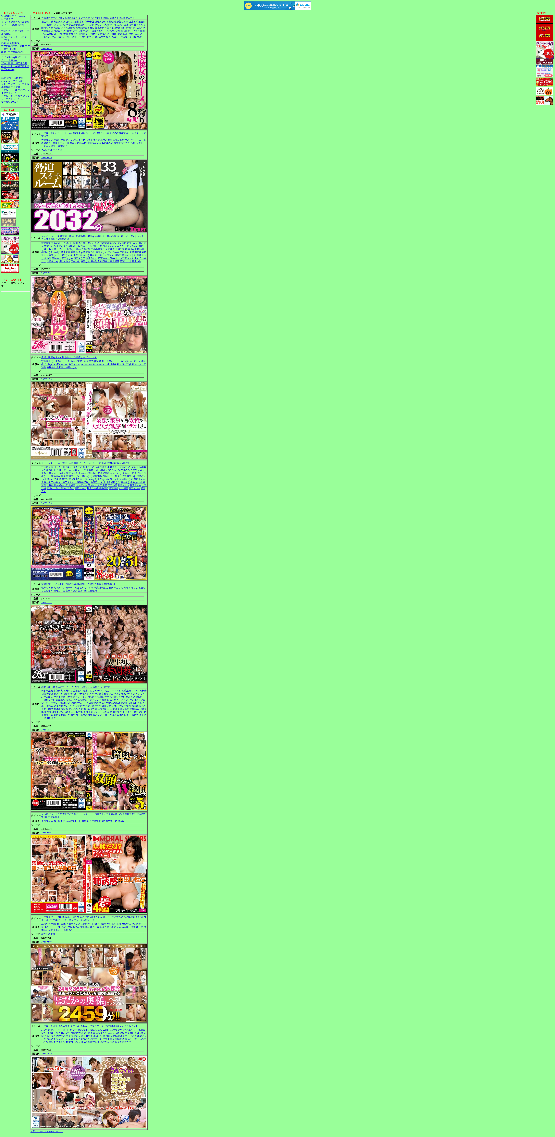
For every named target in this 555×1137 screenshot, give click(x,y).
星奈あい (77, 690)
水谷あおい (52, 473)
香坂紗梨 (80, 252)
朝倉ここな (86, 246)
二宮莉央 (107, 1030)
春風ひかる (127, 693)
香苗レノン (98, 715)
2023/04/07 (46, 941)
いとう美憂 (76, 706)
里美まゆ (107, 1039)
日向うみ (83, 1042)
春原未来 (46, 482)
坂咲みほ (120, 821)
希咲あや (75, 1039)
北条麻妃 (84, 143)
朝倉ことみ (72, 709)
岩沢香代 (139, 473)
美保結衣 (134, 709)
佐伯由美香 (116, 712)
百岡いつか (62, 24)
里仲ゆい (83, 473)
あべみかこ (47, 696)
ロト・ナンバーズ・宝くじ (15, 84)
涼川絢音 (48, 709)
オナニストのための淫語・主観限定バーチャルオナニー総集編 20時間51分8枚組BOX (85, 463)
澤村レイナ (108, 476)
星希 (51, 1042)
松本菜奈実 (57, 690)
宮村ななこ (107, 693)
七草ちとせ (47, 587)
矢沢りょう (64, 1039)
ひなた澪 (92, 709)
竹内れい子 (71, 1030)
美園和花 (136, 252)
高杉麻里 (129, 34)
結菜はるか (121, 1036)
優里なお (85, 261)
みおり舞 (116, 143)
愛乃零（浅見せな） (66, 367)
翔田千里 (89, 21)
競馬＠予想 (7, 19)
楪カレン (111, 243)
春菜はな (129, 249)
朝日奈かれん (90, 243)
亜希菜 (56, 140)
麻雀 (21, 78)
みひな (138, 34)
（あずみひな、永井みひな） (56, 37)
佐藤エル (136, 467)
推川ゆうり (57, 467)
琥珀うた (115, 482)
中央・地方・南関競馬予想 (15, 66)
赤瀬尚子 (130, 27)
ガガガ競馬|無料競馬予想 (14, 63)
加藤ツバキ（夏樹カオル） (65, 693)
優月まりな (59, 590)
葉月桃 (121, 34)
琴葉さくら (108, 246)
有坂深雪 (91, 703)
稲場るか (90, 252)
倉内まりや (109, 1036)
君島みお (118, 24)
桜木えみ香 (93, 488)
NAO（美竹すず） (128, 361)
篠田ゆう (46, 252)
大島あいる (103, 479)
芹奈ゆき (125, 482)
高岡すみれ (80, 488)
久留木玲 (121, 243)
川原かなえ (86, 476)
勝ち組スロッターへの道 (14, 37)
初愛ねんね (132, 243)
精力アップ (24, 96)
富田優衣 (65, 140)
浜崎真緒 (80, 27)
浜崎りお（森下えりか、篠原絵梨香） (70, 482)
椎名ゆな (46, 21)
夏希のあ (77, 467)
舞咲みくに (95, 143)
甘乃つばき (110, 715)
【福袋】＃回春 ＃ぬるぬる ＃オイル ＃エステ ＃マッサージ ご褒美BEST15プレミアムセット (89, 1026)
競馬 (3, 78)
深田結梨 (55, 715)
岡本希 (91, 1033)
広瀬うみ (127, 1039)
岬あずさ (105, 34)
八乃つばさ (91, 696)
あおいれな (112, 31)
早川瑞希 (117, 1039)
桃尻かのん (104, 1042)
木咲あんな (62, 246)
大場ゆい (109, 24)
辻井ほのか (116, 258)
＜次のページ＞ (55, 1131)
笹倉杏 (141, 587)
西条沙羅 (94, 361)
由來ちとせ (47, 27)
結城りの (99, 255)
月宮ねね (131, 476)
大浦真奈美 (47, 31)
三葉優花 (114, 709)
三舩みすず (126, 252)
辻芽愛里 (96, 706)
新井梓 (79, 249)
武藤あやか (73, 927)
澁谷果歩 (55, 252)
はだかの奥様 (48, 934)
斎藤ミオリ (108, 706)
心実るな (119, 246)
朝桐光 (143, 690)
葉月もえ (73, 34)
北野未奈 (77, 255)
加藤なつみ (97, 482)
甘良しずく (47, 590)
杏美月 (124, 587)
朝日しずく (74, 476)
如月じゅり (84, 34)
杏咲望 (123, 1033)
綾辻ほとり (60, 249)
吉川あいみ (50, 364)
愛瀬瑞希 (97, 476)
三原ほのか (104, 712)
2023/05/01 (46, 832)
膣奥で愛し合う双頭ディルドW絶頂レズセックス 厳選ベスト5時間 (75, 686)
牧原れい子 (71, 31)
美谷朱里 (46, 690)
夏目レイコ (133, 1033)
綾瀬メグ (62, 146)
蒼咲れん (92, 473)
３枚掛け (6, 40)
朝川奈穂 (78, 1036)
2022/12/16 (46, 1053)
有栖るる (125, 470)
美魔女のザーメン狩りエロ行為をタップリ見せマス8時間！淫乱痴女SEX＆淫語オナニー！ (88, 17)
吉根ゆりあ (52, 261)
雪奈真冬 (124, 709)
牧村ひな (118, 706)
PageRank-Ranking (10, 43)
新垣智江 (88, 249)
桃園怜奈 (139, 249)
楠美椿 (69, 1036)
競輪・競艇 (12, 78)
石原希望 (102, 243)
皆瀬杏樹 (104, 927)
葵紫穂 (47, 712)
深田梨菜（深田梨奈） (73, 479)
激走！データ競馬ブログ (14, 51)
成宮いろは (113, 1033)
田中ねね (75, 261)
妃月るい (130, 696)
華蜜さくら (139, 479)
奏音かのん (54, 255)
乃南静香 (133, 715)
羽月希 (103, 485)
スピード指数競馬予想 (12, 25)
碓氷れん (48, 249)
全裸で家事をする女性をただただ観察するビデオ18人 (69, 357)
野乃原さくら (51, 1039)
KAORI (135, 690)
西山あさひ (115, 479)
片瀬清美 (113, 488)
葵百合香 (92, 140)
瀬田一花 (97, 246)
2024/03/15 (46, 157)
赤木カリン (96, 1039)
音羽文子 (73, 24)
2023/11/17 (46, 602)
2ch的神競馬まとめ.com (13, 16)
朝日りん (105, 261)
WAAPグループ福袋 (51, 150)
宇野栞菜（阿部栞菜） (103, 821)
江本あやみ (113, 252)
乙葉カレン (104, 258)
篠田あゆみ (57, 21)
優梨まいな (57, 712)
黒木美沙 (139, 258)
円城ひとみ (59, 31)
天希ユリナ (116, 1042)
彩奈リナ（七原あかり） (54, 361)
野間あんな (135, 485)
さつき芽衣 (89, 255)
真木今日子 (123, 715)
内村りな (60, 1030)
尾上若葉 (70, 27)
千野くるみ (138, 1039)
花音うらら (128, 258)
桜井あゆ (140, 27)
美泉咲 (57, 479)
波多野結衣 (91, 27)
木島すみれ (57, 243)
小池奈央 (132, 1036)
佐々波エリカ (99, 37)
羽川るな (51, 718)
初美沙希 (46, 693)
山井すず (133, 21)
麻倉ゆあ (101, 703)
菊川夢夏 (65, 252)
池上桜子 (123, 488)
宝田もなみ (67, 258)
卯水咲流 (75, 140)
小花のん (109, 255)
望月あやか (100, 21)
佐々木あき (120, 700)
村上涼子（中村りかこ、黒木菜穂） (77, 470)
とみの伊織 (62, 34)
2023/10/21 (46, 729)
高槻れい (113, 361)
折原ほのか (135, 364)
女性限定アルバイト (11, 102)
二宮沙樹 (51, 34)
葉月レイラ (120, 476)
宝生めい (56, 258)
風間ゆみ (106, 143)
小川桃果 (111, 364)
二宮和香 (85, 924)
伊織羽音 (119, 255)
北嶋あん (70, 249)
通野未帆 (51, 367)
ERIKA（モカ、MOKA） (94, 364)
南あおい (135, 482)
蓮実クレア (83, 361)
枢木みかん (62, 364)
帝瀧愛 (74, 1033)
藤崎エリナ (73, 143)
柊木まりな (60, 709)
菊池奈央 (55, 476)
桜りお (62, 473)
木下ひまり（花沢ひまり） (67, 821)
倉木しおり (89, 690)
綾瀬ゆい (61, 485)
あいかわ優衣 (48, 1030)
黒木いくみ (139, 693)
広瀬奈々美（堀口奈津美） (111, 27)
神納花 (113, 34)
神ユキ (117, 693)
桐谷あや (127, 1042)
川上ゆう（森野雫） (73, 21)
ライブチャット (9, 99)
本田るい (98, 1036)
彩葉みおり (86, 715)
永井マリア (134, 31)
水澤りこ (133, 587)
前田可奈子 (67, 696)
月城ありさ (123, 485)
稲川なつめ (89, 467)
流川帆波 (137, 37)
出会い (21, 99)
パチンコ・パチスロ (11, 81)
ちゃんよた (130, 255)
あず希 (127, 706)
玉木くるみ (69, 712)
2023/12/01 (46, 273)
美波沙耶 (83, 709)
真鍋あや (46, 924)
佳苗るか (122, 31)
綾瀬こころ (126, 261)
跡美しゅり (122, 21)
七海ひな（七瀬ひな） (58, 706)
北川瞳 (106, 482)
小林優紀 (90, 1030)
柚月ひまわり (113, 37)
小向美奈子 (99, 249)
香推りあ (76, 37)
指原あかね (91, 258)
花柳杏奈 (46, 243)
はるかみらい (131, 246)
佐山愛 (47, 258)
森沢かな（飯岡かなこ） (91, 24)
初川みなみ (74, 246)
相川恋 (81, 1030)
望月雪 (64, 476)
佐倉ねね (92, 590)
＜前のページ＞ (38, 1131)
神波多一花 (126, 37)
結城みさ (85, 1039)
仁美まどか (101, 1033)
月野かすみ (67, 255)
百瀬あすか (101, 252)
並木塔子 (128, 24)
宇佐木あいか (124, 467)
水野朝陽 (111, 21)
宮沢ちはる (114, 470)
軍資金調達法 (8, 87)
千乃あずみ (85, 693)
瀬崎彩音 (95, 261)
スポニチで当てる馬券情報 (15, 22)
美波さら (125, 143)
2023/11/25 (46, 379)
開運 (18, 87)
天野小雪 (112, 485)
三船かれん (94, 485)
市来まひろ (50, 246)
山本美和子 (102, 470)
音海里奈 (120, 249)
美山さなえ (91, 479)
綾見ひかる (127, 479)
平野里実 (88, 1036)
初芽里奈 (126, 690)
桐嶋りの (65, 715)
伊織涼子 (111, 467)
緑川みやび (64, 261)
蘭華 (73, 252)
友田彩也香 (134, 703)
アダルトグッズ (9, 96)
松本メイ (77, 243)
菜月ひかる (47, 821)
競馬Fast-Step (7, 69)
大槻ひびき (59, 27)
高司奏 (50, 1036)
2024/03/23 (46, 48)
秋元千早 (95, 34)
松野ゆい (124, 140)
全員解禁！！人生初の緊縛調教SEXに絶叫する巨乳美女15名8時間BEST (78, 584)
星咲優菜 (103, 488)
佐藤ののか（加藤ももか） (92, 31)
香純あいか (64, 1033)
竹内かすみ (60, 1036)
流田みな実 (79, 258)
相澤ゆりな (52, 1033)
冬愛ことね (112, 703)
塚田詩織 (136, 261)
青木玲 (64, 924)
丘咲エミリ (139, 24)
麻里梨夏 (86, 37)
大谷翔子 (75, 715)
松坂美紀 (92, 1042)
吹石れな (51, 24)
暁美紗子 (70, 485)
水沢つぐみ (72, 1042)
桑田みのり (115, 587)
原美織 (135, 706)
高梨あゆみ (113, 140)
